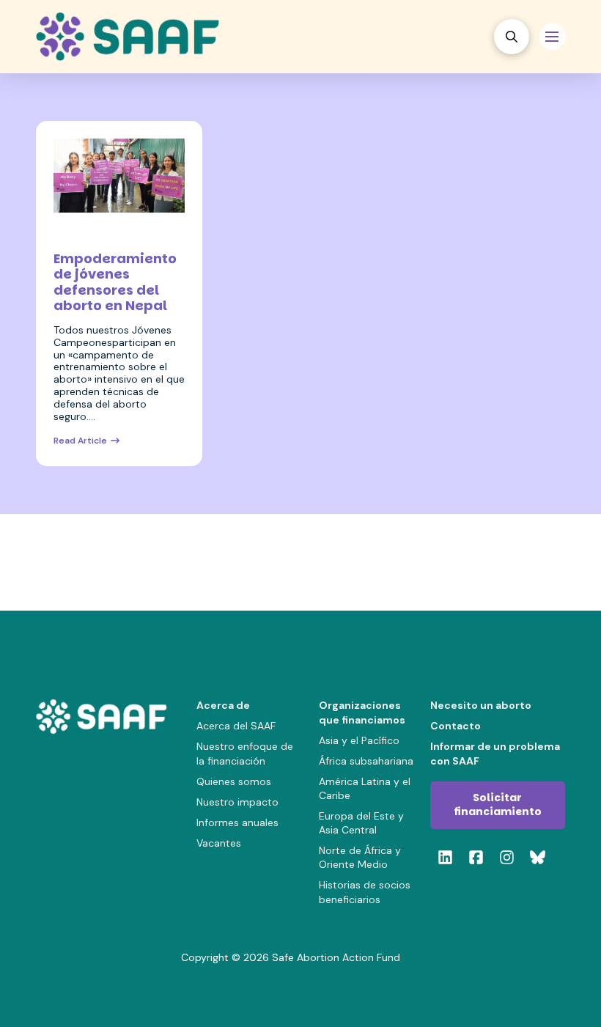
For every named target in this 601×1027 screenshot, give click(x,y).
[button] (511, 36)
